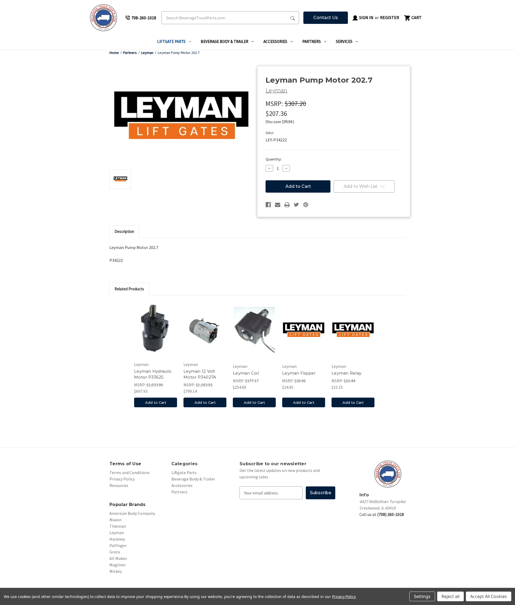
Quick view (155, 330)
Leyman (116, 532)
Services (344, 41)
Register (389, 17)
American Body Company (132, 513)
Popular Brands (127, 504)
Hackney (117, 539)
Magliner (117, 564)
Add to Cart (155, 402)
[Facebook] (268, 204)
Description (124, 231)
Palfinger (118, 545)
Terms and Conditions (129, 472)
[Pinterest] (305, 204)
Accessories (275, 41)
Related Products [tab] (129, 288)
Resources (118, 485)
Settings (422, 596)
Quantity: (274, 159)
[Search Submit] (292, 17)
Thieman (117, 526)
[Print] (287, 204)
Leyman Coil (246, 373)
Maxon (115, 519)
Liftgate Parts (171, 41)
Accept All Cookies (488, 596)
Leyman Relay (346, 373)
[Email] (277, 204)
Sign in (365, 17)
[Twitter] (296, 204)
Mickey (115, 571)
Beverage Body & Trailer (224, 41)
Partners (311, 41)
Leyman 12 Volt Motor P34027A (199, 374)
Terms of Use (125, 463)
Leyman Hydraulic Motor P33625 (153, 374)
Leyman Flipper (299, 373)
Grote (114, 552)
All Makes (118, 558)
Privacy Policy (122, 479)
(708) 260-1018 (390, 514)
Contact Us (325, 17)
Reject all (450, 596)
